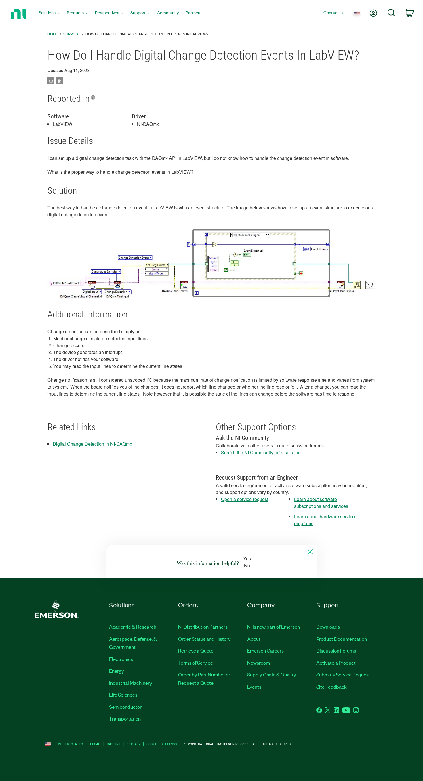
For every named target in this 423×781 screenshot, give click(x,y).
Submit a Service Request (343, 674)
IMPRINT (113, 744)
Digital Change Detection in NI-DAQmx (92, 443)
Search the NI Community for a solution (261, 452)
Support (71, 34)
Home (52, 34)
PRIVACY (133, 744)
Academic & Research (132, 626)
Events (254, 686)
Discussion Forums (336, 650)
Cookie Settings (161, 744)
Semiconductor (125, 707)
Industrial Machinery (130, 683)
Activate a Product (336, 662)
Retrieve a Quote (196, 650)
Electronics (121, 659)
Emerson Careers (265, 650)
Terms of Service (195, 662)
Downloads (328, 626)
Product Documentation (341, 639)
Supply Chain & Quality (271, 674)
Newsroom (258, 662)
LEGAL (95, 744)
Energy (116, 670)
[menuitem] (49, 14)
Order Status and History (204, 639)
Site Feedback (331, 686)
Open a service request (244, 499)
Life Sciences (123, 694)
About (253, 639)
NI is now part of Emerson (273, 626)
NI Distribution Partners (203, 626)
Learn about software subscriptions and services (321, 502)
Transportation (125, 718)
